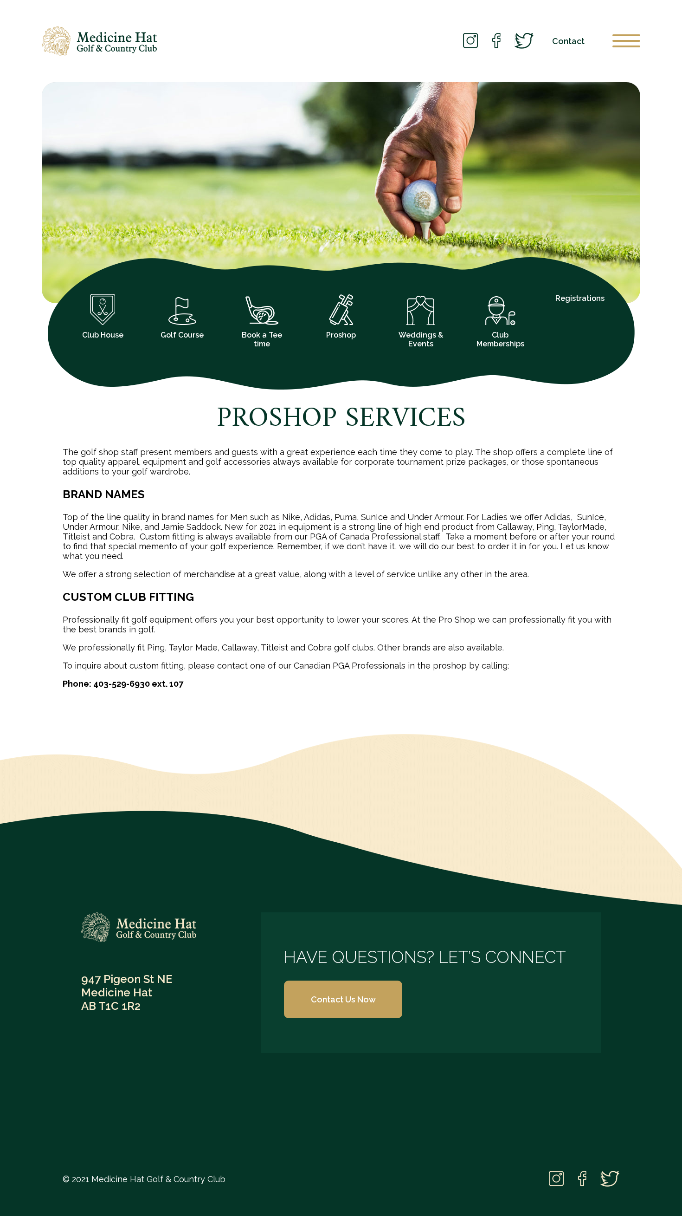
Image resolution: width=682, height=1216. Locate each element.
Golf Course (182, 335)
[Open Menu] (626, 40)
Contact (568, 41)
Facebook (496, 41)
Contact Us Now (343, 999)
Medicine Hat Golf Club (99, 41)
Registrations (580, 298)
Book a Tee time (262, 339)
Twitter (524, 41)
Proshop (341, 335)
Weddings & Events (421, 339)
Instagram (470, 41)
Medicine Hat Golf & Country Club (138, 927)
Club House (102, 335)
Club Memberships (500, 339)
